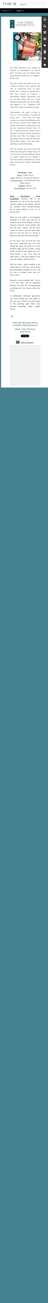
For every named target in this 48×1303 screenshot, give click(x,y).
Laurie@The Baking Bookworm (25, 325)
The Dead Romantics (25, 24)
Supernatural (25, 331)
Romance (31, 329)
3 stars (23, 329)
